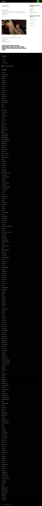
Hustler (3, 247)
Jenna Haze (3, 273)
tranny (24, 48)
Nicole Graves (4, 373)
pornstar (4, 48)
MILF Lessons (4, 346)
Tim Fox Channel (4, 476)
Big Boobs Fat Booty (5, 135)
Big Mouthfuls (4, 143)
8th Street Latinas (5, 74)
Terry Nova (3, 470)
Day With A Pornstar (5, 196)
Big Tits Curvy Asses (5, 153)
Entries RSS (31, 9)
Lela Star (3, 306)
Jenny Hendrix (4, 277)
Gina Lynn (3, 230)
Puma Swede (4, 409)
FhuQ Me (4, 1)
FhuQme (3, 210)
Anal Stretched (4, 96)
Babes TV (3, 125)
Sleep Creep (4, 448)
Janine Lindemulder (5, 10)
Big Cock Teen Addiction (6, 139)
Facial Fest (3, 208)
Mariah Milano (4, 328)
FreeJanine (17, 45)
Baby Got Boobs (4, 127)
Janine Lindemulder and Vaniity (13, 13)
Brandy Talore (4, 163)
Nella (2, 371)
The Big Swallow (4, 472)
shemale (8, 48)
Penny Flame (4, 391)
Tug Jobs (3, 483)
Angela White (4, 100)
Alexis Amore (4, 80)
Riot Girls (3, 417)
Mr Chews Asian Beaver (6, 361)
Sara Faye (3, 426)
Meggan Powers (4, 336)
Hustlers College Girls (5, 249)
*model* (4, 45)
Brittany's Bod (4, 169)
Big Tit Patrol (4, 147)
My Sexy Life (4, 365)
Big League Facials (5, 141)
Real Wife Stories (4, 413)
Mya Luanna (4, 367)
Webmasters (5, 62)
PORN (3, 401)
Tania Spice (3, 458)
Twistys (3, 485)
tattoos (13, 48)
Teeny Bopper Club (5, 464)
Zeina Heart (4, 499)
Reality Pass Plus (4, 415)
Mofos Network (4, 350)
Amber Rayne (4, 90)
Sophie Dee (3, 450)
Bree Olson (3, 167)
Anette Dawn (4, 98)
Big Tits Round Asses (5, 157)
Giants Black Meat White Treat (7, 226)
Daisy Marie (4, 194)
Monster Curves (4, 356)
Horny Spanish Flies (5, 241)
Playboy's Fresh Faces (5, 397)
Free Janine (5, 39)
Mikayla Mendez (4, 342)
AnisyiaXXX (4, 106)
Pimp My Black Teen (5, 395)
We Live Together (4, 487)
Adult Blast (3, 78)
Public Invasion (4, 407)
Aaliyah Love (4, 76)
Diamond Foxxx (4, 198)
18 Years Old (4, 72)
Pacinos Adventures (5, 385)
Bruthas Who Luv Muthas (6, 173)
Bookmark (31, 8)
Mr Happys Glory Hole (5, 363)
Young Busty (4, 495)
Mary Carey (4, 332)
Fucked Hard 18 (4, 220)
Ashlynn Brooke (4, 112)
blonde (8, 45)
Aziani (3, 121)
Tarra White (4, 460)
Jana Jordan (4, 265)
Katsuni (3, 295)
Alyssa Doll (3, 84)
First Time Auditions (5, 212)
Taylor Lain (3, 462)
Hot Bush (3, 243)
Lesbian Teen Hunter (5, 308)
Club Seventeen (4, 184)
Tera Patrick (4, 468)
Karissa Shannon (4, 289)
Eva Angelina (4, 204)
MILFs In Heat (4, 348)
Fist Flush (3, 214)
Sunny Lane (3, 454)
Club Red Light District (5, 182)
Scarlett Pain (4, 430)
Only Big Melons (4, 383)
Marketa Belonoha (5, 330)
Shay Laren (3, 442)
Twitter (31, 10)
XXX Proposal (4, 493)
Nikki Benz (3, 377)
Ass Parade (3, 114)
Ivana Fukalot (4, 263)
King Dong (3, 300)
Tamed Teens (4, 456)
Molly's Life (4, 352)
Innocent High (4, 261)
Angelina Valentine (5, 102)
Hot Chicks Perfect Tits (6, 245)
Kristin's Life (4, 302)
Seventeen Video (4, 436)
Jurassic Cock (4, 283)
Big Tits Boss (4, 151)
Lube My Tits (4, 320)
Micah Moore (4, 340)
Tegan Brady (4, 466)
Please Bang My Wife (5, 399)
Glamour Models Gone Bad (6, 232)
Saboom (3, 424)
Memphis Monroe (5, 338)
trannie (20, 48)
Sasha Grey (3, 428)
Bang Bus (3, 131)
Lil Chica (3, 314)
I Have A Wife (4, 251)
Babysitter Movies (5, 129)
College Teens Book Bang (6, 186)
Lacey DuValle (4, 304)
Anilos (3, 104)
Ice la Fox (3, 259)
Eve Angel (3, 206)
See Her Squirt (4, 434)
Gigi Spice (3, 228)
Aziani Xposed (4, 123)
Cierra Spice (4, 180)
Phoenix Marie (4, 393)
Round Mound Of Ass (5, 422)
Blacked (3, 159)
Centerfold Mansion (33, 19)
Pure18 (3, 411)
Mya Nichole (4, 369)
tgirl (17, 48)
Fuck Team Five (4, 218)
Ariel (2, 108)
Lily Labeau (3, 316)
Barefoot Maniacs (5, 133)
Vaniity (4, 49)
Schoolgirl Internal (5, 432)
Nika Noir (3, 375)
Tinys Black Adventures (6, 478)
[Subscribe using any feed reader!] (34, 12)
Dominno (3, 200)
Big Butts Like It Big (5, 137)
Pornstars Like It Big (5, 403)
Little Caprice (4, 318)
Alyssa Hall (3, 86)
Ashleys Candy (4, 110)
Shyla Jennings (4, 444)
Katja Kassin (4, 293)
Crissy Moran (4, 190)
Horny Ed (31, 21)
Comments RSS (32, 11)
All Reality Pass (4, 82)
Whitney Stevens (4, 489)
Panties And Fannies (5, 389)
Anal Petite (3, 94)
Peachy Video (32, 25)
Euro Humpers (4, 202)
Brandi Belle (4, 161)
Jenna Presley (4, 275)
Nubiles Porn (4, 381)
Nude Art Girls (32, 23)
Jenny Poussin (4, 279)
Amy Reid (3, 92)
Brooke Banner (4, 171)
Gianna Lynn (4, 224)
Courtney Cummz (5, 188)
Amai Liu (3, 88)
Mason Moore (4, 334)
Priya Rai (3, 405)
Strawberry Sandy (5, 452)
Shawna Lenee (4, 440)
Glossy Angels (4, 234)
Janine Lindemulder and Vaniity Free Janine (14, 27)
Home (4, 59)
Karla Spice (3, 291)
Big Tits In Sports (4, 155)
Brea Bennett (4, 165)
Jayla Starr (3, 269)
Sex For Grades (4, 438)
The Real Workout (5, 474)
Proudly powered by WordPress (6, 504)
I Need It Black (4, 253)
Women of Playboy (5, 491)
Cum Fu (3, 192)
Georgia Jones (4, 222)
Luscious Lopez (4, 324)
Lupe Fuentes (4, 322)
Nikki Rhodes (4, 379)
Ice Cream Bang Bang (5, 257)
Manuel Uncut (4, 326)
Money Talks (4, 354)
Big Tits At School (5, 149)
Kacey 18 (3, 285)
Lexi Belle (3, 310)
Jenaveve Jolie (4, 271)
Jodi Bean (3, 281)
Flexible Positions (5, 216)
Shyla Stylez (4, 446)
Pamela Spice (4, 387)
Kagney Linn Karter (5, 287)
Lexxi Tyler (3, 312)
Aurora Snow (4, 119)
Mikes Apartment (5, 344)
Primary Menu (40, 1)
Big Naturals (4, 145)
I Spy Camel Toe (4, 255)
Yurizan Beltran (4, 497)
